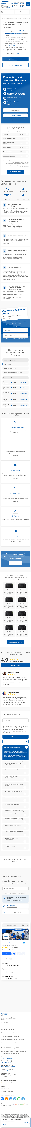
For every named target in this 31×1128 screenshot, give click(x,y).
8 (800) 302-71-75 (6, 1062)
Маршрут (8, 953)
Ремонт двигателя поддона (9, 138)
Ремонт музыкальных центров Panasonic (13, 1039)
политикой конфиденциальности (18, 339)
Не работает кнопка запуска (6, 399)
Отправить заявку (15, 115)
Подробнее (15, 455)
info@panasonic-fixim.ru (8, 1066)
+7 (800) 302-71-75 (18, 5)
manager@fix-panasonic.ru (9, 1071)
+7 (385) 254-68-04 (18, 2)
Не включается (6, 382)
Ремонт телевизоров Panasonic (10, 1033)
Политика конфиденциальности (15, 1111)
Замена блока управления (9, 156)
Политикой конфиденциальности (19, 893)
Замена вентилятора (7, 151)
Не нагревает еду (6, 387)
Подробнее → (23, 382)
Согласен (26, 1122)
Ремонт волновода (7, 147)
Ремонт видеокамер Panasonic (10, 1036)
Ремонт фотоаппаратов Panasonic (11, 1043)
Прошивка (5, 134)
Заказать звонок (15, 563)
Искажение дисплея (6, 393)
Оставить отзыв (15, 665)
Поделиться (2, 1098)
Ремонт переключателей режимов (8, 143)
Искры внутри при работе (6, 405)
